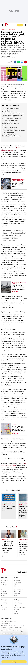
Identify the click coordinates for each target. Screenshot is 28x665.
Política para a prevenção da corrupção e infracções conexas (11, 628)
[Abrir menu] (2, 25)
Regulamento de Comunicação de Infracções (12, 625)
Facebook (5, 584)
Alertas (5, 582)
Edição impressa (18, 603)
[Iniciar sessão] (25, 25)
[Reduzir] (26, 637)
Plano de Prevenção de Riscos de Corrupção (12, 631)
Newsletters (6, 580)
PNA (17, 148)
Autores (16, 584)
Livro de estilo (17, 591)
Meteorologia (4, 607)
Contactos (16, 587)
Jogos (15, 605)
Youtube (5, 593)
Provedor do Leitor (18, 580)
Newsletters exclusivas (20, 607)
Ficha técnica (17, 582)
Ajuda (15, 595)
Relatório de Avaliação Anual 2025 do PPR (12, 633)
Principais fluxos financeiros (8, 621)
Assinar (20, 25)
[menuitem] (11, 62)
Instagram (5, 589)
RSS (4, 595)
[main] (14, 296)
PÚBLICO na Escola (7, 150)
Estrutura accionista (6, 623)
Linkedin (5, 591)
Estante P (16, 609)
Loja (2, 605)
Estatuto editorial (18, 589)
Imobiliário (3, 609)
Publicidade (17, 593)
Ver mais (20, 521)
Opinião (16, 611)
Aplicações (4, 603)
